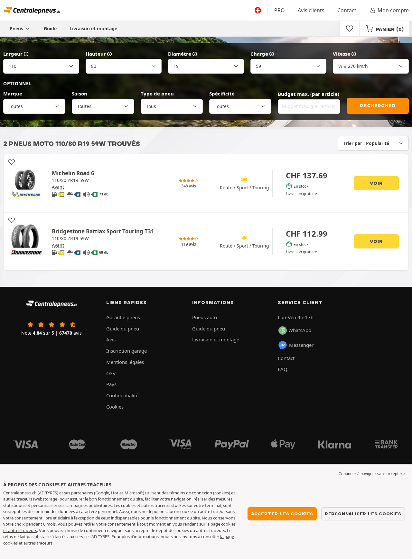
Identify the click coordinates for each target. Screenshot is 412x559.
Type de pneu (157, 93)
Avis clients (311, 10)
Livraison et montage (93, 28)
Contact (346, 10)
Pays (111, 384)
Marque (12, 93)
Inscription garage (126, 350)
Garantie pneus (123, 317)
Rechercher (377, 106)
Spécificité (222, 93)
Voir (376, 183)
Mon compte (393, 10)
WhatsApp (299, 330)
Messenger (301, 345)
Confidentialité (122, 395)
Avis (111, 339)
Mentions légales (125, 362)
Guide (50, 28)
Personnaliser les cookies (363, 513)
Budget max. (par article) (308, 94)
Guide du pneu (122, 328)
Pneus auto (204, 317)
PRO (279, 10)
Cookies (115, 406)
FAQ (282, 369)
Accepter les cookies (282, 513)
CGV (111, 373)
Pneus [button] (17, 28)
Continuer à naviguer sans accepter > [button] (372, 473)
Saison (79, 93)
